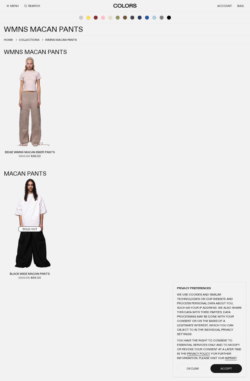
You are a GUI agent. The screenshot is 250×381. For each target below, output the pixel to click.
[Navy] (139, 17)
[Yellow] (88, 17)
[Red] (96, 17)
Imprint (231, 358)
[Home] (125, 6)
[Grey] (161, 17)
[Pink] (103, 17)
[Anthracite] (132, 17)
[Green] (118, 17)
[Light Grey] (81, 17)
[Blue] (147, 17)
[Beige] (110, 17)
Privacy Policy (198, 353)
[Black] (169, 17)
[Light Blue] (154, 17)
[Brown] (125, 17)
